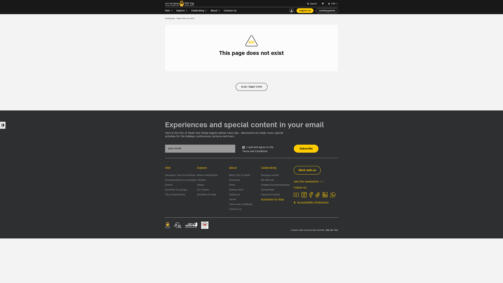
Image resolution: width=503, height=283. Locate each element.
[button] (322, 4)
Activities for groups (176, 189)
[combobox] (314, 4)
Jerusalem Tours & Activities (180, 175)
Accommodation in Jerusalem (180, 180)
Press (232, 184)
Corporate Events (270, 194)
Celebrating (268, 168)
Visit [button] (167, 10)
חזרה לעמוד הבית (251, 87)
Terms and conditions (240, 204)
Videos (200, 184)
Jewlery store (236, 189)
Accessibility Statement (312, 203)
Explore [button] (180, 10)
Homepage (170, 18)
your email (174, 148)
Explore (202, 168)
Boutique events (270, 175)
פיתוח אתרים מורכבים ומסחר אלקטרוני (314, 230)
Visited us (234, 194)
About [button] (214, 10)
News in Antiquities (207, 175)
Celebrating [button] (197, 10)
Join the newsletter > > (309, 182)
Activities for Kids (206, 194)
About (233, 168)
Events (168, 184)
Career (232, 199)
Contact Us (230, 10)
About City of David (239, 175)
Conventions (267, 189)
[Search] (308, 4)
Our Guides (203, 189)
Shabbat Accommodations (275, 184)
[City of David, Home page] (179, 3)
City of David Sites (175, 194)
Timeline (201, 180)
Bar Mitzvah (267, 180)
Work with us (307, 170)
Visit (168, 168)
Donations (234, 180)
